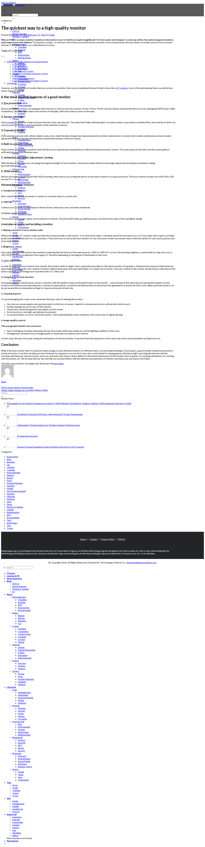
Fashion (21, 113)
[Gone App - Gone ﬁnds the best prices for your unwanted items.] (13, 5)
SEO (20, 193)
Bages (15, 60)
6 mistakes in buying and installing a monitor (30, 81)
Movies (21, 711)
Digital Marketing (26, 650)
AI (13, 591)
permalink (59, 363)
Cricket (21, 639)
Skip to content (8, 2)
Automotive (23, 55)
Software (22, 211)
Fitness (15, 118)
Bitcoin (21, 618)
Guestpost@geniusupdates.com (141, 562)
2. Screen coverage (20, 66)
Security (22, 742)
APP (20, 52)
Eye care (22, 663)
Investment (17, 822)
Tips (9, 525)
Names (21, 716)
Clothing (22, 628)
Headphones (18, 803)
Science (21, 187)
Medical (11, 499)
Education (22, 102)
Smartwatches (14, 578)
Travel (10, 528)
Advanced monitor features (23, 78)
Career (15, 626)
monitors (12, 122)
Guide (15, 248)
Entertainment (25, 105)
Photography (24, 174)
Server (21, 748)
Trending (22, 47)
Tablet (21, 772)
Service (21, 198)
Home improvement (16, 491)
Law (14, 830)
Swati (52, 34)
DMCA (15, 31)
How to (16, 811)
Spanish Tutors (25, 766)
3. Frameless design (20, 69)
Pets (20, 171)
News (9, 504)
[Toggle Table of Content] (3, 57)
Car (19, 623)
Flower (21, 673)
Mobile (15, 705)
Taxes (20, 222)
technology (12, 523)
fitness (10, 478)
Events (15, 660)
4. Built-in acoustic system (22, 71)
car (8, 464)
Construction (24, 634)
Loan (14, 689)
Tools (15, 232)
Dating (21, 642)
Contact (93, 539)
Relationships (24, 182)
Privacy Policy (107, 539)
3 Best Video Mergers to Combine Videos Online (24, 390)
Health (10, 488)
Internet (10, 493)
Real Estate (23, 179)
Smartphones (24, 758)
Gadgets (22, 681)
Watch (15, 835)
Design (21, 647)
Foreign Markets (26, 126)
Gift (9, 798)
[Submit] (13, 18)
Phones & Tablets (20, 36)
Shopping (16, 200)
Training (16, 790)
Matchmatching (25, 697)
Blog (9, 459)
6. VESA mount (18, 76)
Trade (15, 787)
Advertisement (19, 586)
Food (9, 480)
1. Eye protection (19, 64)
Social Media (24, 208)
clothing (11, 467)
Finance (10, 475)
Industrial (12, 814)
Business (11, 462)
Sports (15, 216)
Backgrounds (24, 57)
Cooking (22, 84)
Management (24, 140)
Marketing (23, 695)
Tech (9, 520)
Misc (9, 501)
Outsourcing (18, 169)
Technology (23, 227)
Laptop (15, 275)
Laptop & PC (13, 23)
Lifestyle (11, 496)
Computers (23, 631)
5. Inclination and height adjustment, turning (30, 74)
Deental (16, 92)
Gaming (21, 132)
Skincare (22, 203)
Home (83, 539)
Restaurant (17, 737)
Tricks (15, 243)
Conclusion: (12, 83)
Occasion (22, 166)
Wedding (16, 280)
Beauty (21, 615)
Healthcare (17, 256)
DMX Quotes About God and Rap (17, 387)
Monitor (22, 155)
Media (21, 147)
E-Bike (21, 100)
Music (21, 161)
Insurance (16, 264)
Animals (22, 602)
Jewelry (16, 825)
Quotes (10, 509)
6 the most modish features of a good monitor (27, 62)
